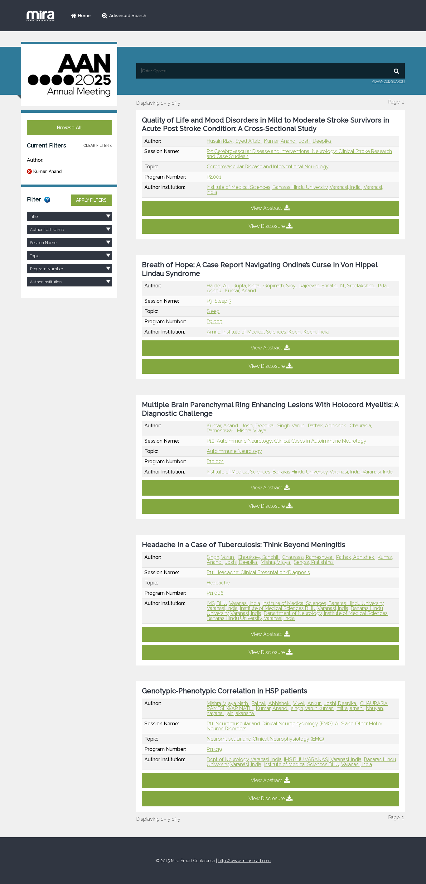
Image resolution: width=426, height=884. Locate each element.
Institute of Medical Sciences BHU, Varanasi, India (294, 608)
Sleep (213, 311)
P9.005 (214, 321)
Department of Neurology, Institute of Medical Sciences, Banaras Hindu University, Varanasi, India (298, 615)
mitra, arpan (350, 708)
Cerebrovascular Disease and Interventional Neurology (268, 167)
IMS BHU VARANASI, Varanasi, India (322, 759)
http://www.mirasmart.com (244, 860)
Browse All (69, 128)
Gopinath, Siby (280, 286)
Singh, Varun (291, 426)
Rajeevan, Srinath (318, 286)
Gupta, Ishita (246, 286)
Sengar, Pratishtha (314, 562)
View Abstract (266, 208)
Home (84, 15)
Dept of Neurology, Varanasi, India (244, 759)
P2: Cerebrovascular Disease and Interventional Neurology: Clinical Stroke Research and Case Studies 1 (299, 153)
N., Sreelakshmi (357, 286)
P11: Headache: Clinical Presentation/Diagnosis (258, 572)
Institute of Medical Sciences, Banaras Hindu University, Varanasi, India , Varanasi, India (295, 189)
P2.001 (214, 177)
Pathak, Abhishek (327, 426)
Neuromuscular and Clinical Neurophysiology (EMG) (265, 739)
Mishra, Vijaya (252, 431)
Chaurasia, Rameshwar (308, 557)
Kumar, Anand (47, 171)
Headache (218, 583)
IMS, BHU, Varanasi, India (233, 603)
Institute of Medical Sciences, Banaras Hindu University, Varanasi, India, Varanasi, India (300, 472)
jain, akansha (240, 713)
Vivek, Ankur (307, 703)
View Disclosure (267, 226)
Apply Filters (91, 200)
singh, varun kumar (312, 708)
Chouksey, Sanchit (259, 557)
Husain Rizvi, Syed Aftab (234, 141)
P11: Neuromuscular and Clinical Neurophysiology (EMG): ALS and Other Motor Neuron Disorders (294, 726)
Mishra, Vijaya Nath (228, 703)
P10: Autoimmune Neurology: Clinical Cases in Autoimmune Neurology (286, 441)
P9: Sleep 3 (219, 301)
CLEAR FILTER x (97, 145)
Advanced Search (127, 15)
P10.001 (215, 461)
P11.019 (214, 749)
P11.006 (215, 593)
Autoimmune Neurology (234, 451)
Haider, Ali (218, 286)
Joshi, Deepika (315, 141)
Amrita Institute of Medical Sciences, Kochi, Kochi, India (268, 332)
